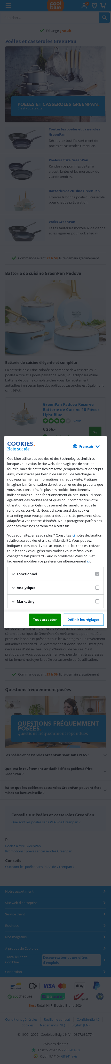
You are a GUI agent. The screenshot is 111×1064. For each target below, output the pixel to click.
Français (86, 446)
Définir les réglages (83, 619)
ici (73, 535)
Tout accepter (45, 619)
